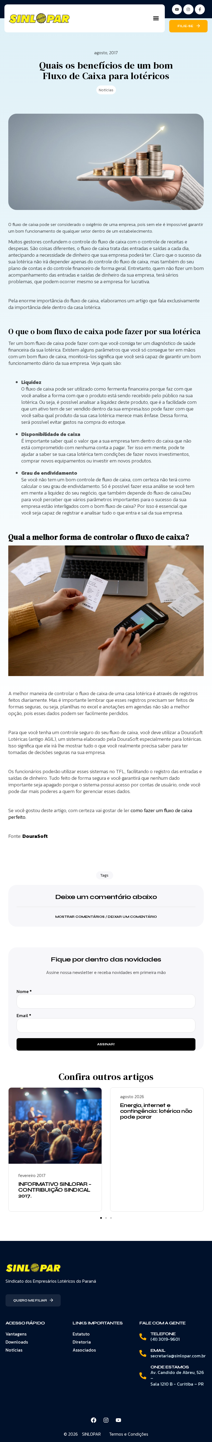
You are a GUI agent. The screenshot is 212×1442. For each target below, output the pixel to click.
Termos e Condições (128, 1434)
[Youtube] (118, 1420)
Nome (24, 991)
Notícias (106, 90)
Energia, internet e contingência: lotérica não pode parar (156, 1111)
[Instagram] (188, 9)
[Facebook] (93, 1420)
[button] (155, 18)
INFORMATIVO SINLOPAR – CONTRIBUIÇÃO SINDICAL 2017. (55, 1190)
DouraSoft (35, 836)
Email (24, 1015)
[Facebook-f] (200, 9)
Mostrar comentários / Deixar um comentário (106, 917)
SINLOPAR (91, 1434)
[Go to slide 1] (101, 1218)
